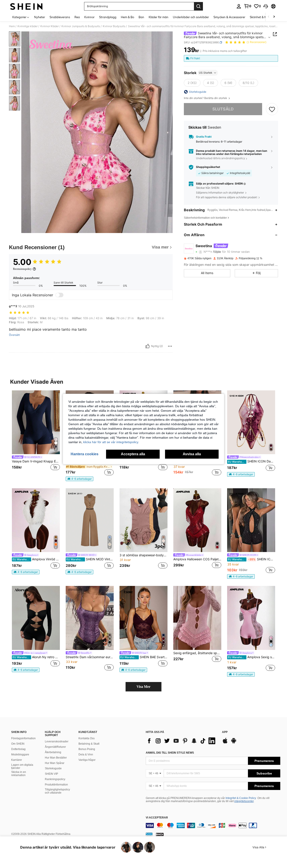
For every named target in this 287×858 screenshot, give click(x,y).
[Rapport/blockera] (170, 346)
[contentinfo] (213, 825)
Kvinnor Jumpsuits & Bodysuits (80, 26)
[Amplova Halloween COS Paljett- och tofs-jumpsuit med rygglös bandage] (197, 520)
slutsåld (223, 109)
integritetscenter (244, 801)
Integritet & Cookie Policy (241, 798)
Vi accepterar (157, 817)
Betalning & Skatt (88, 743)
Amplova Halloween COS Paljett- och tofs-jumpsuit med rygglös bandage (197, 559)
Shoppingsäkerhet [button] (208, 167)
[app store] (225, 742)
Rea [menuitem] (77, 17)
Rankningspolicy (55, 779)
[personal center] (238, 6)
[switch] (59, 295)
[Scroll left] (268, 17)
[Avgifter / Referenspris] (200, 51)
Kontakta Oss (86, 738)
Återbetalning (53, 752)
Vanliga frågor (87, 759)
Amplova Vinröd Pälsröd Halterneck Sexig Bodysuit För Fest (36, 559)
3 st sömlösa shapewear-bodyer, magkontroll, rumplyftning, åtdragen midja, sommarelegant (143, 555)
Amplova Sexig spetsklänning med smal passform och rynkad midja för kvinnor (251, 657)
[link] (247, 6)
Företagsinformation (23, 738)
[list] (181, 740)
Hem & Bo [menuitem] (127, 17)
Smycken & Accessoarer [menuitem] (229, 17)
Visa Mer (143, 687)
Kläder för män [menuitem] (158, 17)
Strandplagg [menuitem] (107, 17)
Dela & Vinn (85, 754)
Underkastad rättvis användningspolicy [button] (220, 158)
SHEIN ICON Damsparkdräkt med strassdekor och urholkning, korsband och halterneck (251, 559)
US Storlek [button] (205, 72)
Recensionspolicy (22, 269)
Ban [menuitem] (141, 17)
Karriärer (16, 759)
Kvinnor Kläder (49, 26)
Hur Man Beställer (56, 757)
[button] (265, 6)
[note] (79, 479)
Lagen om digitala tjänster (22, 766)
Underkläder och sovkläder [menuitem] (191, 17)
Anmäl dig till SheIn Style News (170, 752)
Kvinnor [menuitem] (89, 17)
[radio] (192, 83)
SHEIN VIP (51, 773)
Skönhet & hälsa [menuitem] (261, 17)
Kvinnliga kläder (27, 26)
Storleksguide (53, 768)
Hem (12, 26)
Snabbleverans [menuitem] (60, 17)
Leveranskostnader (56, 741)
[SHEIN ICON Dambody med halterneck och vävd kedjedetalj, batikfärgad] (251, 422)
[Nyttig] (147, 346)
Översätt (14, 335)
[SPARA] (272, 109)
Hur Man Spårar (54, 763)
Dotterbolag (18, 749)
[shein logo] (26, 6)
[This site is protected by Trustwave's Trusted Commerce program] (149, 834)
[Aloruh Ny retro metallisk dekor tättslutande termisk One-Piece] (36, 618)
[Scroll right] (274, 17)
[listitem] (36, 433)
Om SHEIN (17, 743)
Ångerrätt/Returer (55, 746)
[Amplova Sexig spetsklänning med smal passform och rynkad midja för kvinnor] (251, 618)
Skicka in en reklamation (18, 773)
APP (225, 732)
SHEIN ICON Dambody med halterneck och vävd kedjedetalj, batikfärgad (251, 461)
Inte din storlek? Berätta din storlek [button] (206, 98)
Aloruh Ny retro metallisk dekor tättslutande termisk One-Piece (36, 657)
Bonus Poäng (86, 749)
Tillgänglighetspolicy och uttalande (57, 791)
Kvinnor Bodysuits (114, 26)
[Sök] (198, 6)
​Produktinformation (56, 784)
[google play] (233, 742)
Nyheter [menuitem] (39, 17)
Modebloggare (20, 754)
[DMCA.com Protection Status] (160, 834)
